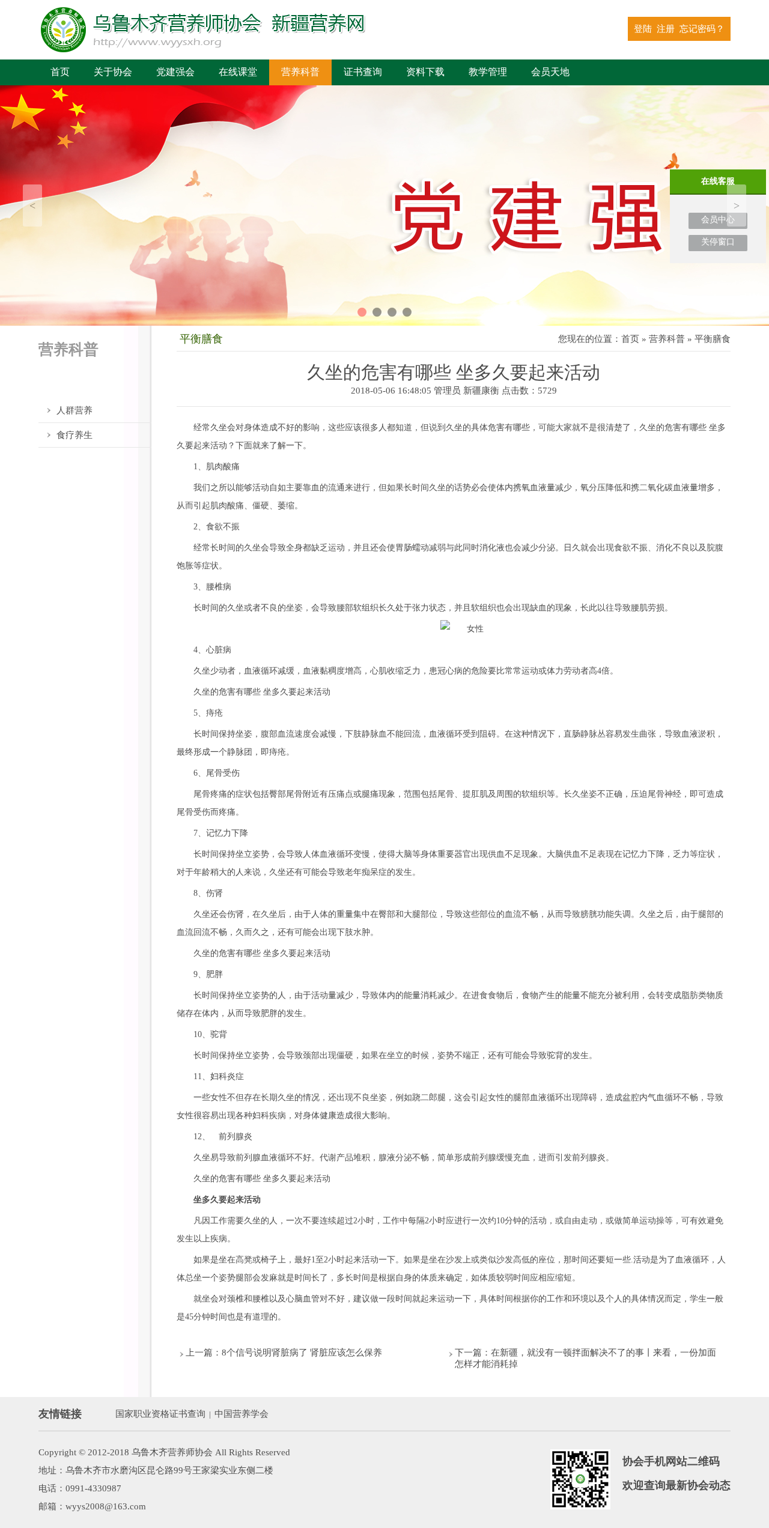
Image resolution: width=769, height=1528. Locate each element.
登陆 (643, 29)
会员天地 (550, 72)
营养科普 (300, 72)
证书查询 (363, 72)
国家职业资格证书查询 (160, 1414)
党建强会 (175, 72)
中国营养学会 (241, 1414)
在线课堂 (238, 72)
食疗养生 (74, 435)
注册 (666, 29)
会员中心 (718, 219)
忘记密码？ (702, 29)
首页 (60, 72)
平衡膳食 (74, 386)
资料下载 (425, 72)
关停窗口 (718, 241)
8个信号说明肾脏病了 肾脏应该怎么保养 (302, 1352)
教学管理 (488, 72)
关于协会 (113, 72)
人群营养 (74, 410)
